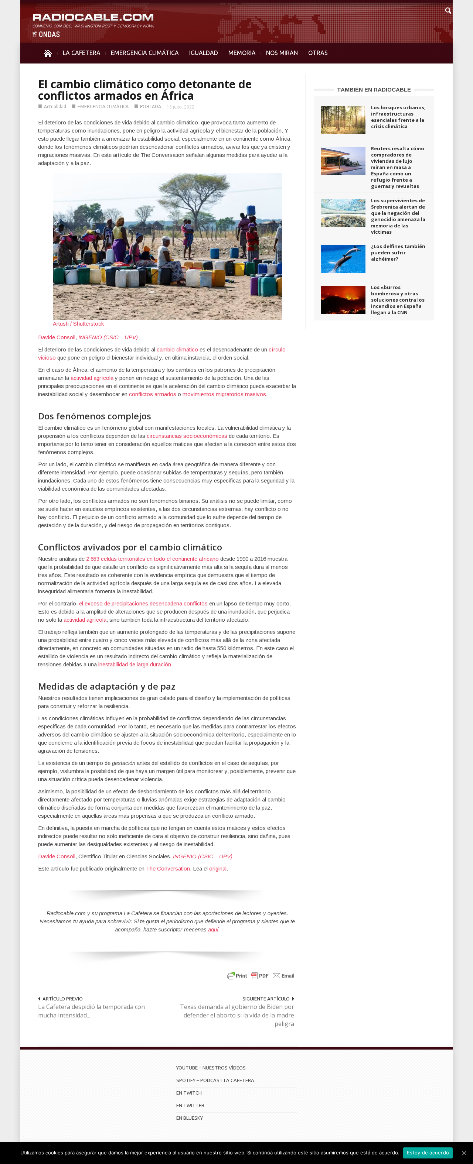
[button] (447, 9)
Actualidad (55, 106)
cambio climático (177, 349)
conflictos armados (152, 394)
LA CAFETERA (82, 52)
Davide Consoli (56, 337)
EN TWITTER (190, 1105)
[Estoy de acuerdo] (463, 1153)
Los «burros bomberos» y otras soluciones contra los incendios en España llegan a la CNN (398, 300)
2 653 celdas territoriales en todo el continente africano (152, 559)
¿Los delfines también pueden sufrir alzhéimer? (398, 252)
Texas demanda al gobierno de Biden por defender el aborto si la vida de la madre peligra (237, 1015)
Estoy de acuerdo (428, 1153)
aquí (213, 929)
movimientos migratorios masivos (224, 394)
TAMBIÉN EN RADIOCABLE (374, 89)
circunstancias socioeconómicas (187, 436)
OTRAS (318, 52)
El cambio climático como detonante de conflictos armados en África (145, 89)
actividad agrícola (92, 378)
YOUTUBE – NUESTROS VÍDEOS (211, 1067)
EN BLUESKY (189, 1117)
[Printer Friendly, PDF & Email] (261, 976)
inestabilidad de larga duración (134, 664)
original (218, 868)
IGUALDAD (203, 52)
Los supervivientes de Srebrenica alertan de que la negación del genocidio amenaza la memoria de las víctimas (398, 216)
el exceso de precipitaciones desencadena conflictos (143, 603)
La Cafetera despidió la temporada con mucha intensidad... (91, 1011)
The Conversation (168, 868)
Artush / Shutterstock (78, 323)
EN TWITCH (189, 1092)
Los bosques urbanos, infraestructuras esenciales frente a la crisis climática (398, 117)
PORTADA (150, 106)
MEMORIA (242, 52)
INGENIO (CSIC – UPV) (108, 337)
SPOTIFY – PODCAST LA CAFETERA (215, 1080)
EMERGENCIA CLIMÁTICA (145, 52)
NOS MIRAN (282, 52)
